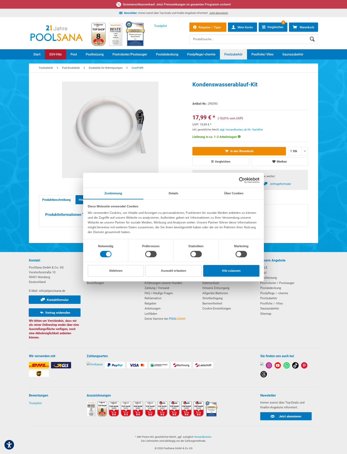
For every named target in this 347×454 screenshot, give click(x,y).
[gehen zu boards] (304, 366)
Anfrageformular (280, 183)
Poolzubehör (268, 298)
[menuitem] (253, 36)
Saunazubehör (269, 308)
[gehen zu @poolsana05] (295, 366)
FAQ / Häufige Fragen (159, 293)
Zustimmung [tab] (113, 193)
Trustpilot (35, 403)
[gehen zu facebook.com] (261, 366)
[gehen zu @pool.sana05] (263, 375)
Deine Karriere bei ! (165, 319)
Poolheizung (268, 278)
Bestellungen (95, 283)
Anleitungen (152, 308)
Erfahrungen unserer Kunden (163, 283)
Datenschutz (210, 283)
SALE (263, 267)
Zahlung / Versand (157, 288)
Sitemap (265, 314)
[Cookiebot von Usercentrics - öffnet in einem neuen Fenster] (241, 180)
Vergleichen (222, 161)
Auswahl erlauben (173, 271)
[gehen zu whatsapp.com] (286, 366)
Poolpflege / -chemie (274, 293)
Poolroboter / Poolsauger (277, 283)
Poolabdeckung (270, 288)
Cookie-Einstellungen (216, 308)
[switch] (151, 254)
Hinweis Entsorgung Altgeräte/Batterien (215, 290)
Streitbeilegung (212, 298)
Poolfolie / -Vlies (271, 303)
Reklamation (153, 298)
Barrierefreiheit (212, 303)
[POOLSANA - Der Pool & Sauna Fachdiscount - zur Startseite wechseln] (57, 33)
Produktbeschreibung (56, 200)
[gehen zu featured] (277, 366)
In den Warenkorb (241, 151)
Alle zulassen (231, 271)
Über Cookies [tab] (233, 193)
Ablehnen (115, 271)
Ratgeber (150, 303)
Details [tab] (174, 193)
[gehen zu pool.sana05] (268, 366)
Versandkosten (202, 436)
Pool (263, 273)
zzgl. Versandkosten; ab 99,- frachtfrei (241, 129)
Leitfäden (151, 314)
